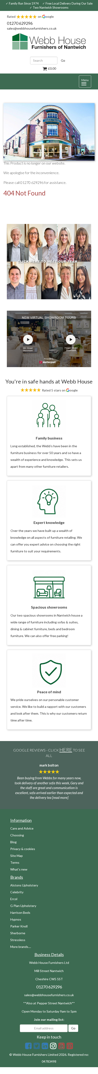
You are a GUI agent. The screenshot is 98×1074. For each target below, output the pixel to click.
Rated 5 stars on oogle (59, 390)
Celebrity (16, 892)
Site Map (16, 856)
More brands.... (20, 947)
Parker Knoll (19, 926)
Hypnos (15, 919)
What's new (18, 869)
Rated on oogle (30, 16)
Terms (14, 862)
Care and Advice (22, 828)
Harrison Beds (20, 912)
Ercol (13, 899)
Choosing (17, 835)
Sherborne (17, 933)
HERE (65, 749)
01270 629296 (20, 23)
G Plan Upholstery (23, 906)
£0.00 (51, 68)
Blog (13, 842)
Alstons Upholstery (24, 885)
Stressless (17, 940)
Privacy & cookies (22, 849)
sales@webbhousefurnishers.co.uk (32, 28)
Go (63, 60)
